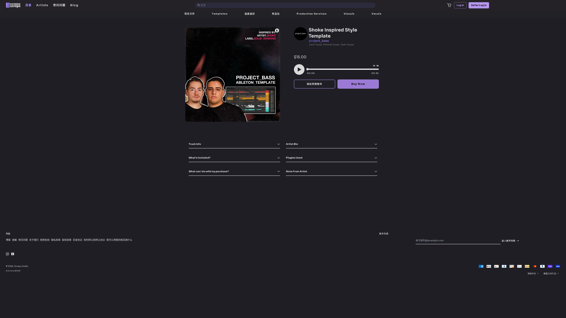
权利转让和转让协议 (94, 239)
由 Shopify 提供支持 (13, 271)
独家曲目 (250, 13)
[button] (449, 5)
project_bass (319, 41)
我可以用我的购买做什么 (119, 239)
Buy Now (358, 84)
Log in (460, 5)
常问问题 (59, 5)
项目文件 (189, 13)
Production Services (312, 13)
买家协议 (77, 239)
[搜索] (198, 5)
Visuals (349, 13)
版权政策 (66, 239)
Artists (42, 5)
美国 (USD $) (550, 273)
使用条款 (45, 239)
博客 (8, 239)
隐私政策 (55, 239)
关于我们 (34, 239)
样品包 (276, 13)
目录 (28, 5)
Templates (220, 13)
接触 (14, 239)
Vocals (377, 13)
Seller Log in (479, 5)
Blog (74, 5)
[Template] (277, 30)
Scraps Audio (21, 266)
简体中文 (532, 273)
